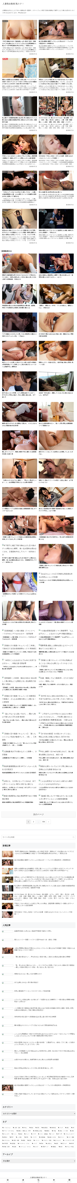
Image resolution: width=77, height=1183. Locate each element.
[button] (73, 837)
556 (43, 822)
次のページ (38, 814)
